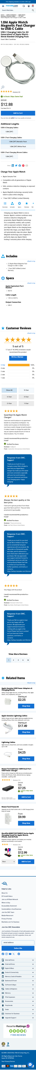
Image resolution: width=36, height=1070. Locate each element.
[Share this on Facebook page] (20, 165)
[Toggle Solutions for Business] (33, 1014)
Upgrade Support (10, 1018)
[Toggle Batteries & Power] (33, 981)
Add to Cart (18, 113)
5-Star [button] (3, 365)
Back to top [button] (31, 333)
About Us (5, 893)
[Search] (33, 10)
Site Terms (18, 1056)
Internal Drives (9, 960)
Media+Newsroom (7, 915)
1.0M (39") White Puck (18, 147)
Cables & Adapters (11, 989)
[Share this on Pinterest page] (24, 165)
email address (9, 942)
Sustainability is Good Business (11, 909)
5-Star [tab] (26, 390)
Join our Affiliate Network (10, 899)
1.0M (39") (9, 132)
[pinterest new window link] (19, 954)
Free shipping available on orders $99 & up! (18, 2)
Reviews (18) (16, 92)
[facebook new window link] (3, 954)
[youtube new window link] (10, 954)
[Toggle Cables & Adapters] (33, 989)
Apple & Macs (9, 968)
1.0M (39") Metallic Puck (18, 142)
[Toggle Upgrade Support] (33, 1018)
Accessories (9, 1001)
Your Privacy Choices (8, 1061)
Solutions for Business (12, 1013)
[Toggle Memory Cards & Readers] (33, 977)
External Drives (10, 964)
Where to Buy (6, 902)
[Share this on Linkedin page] (13, 165)
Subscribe (18, 948)
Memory (8, 993)
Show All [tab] (9, 390)
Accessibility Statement (9, 906)
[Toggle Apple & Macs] (33, 968)
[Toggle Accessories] (33, 1001)
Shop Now (26, 706)
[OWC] (5, 885)
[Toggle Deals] (33, 1010)
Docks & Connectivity (11, 972)
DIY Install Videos (7, 896)
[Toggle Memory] (33, 993)
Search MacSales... (8, 10)
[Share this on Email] (27, 165)
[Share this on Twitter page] (17, 165)
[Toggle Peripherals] (33, 1005)
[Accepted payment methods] (18, 1066)
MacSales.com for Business (10, 922)
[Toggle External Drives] (33, 964)
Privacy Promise (7, 919)
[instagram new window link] (6, 954)
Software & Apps (10, 985)
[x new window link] (14, 954)
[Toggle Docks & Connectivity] (33, 972)
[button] (18, 68)
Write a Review (17, 357)
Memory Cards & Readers (13, 976)
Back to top (31, 261)
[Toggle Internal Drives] (33, 960)
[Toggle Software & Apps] (33, 985)
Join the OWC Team (8, 912)
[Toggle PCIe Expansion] (33, 997)
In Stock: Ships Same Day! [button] (27, 791)
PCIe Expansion (10, 997)
